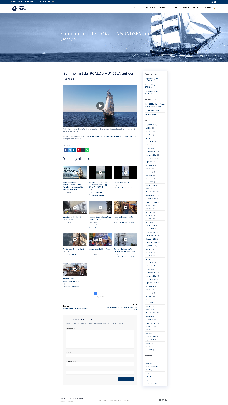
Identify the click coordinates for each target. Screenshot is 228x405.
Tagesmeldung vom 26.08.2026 (151, 92)
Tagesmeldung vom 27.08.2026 (151, 86)
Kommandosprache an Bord (124, 217)
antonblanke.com (96, 136)
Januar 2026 (150, 148)
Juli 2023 (148, 249)
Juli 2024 (148, 209)
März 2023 (149, 263)
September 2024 (151, 202)
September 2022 (151, 283)
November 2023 (151, 236)
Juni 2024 (149, 212)
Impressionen (149, 8)
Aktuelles (136, 8)
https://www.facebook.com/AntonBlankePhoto (118, 136)
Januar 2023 (150, 269)
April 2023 (149, 259)
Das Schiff (174, 8)
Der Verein (197, 8)
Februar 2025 (150, 185)
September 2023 (151, 242)
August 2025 (150, 165)
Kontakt (185, 8)
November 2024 (151, 195)
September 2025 (151, 162)
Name (68, 352)
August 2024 (150, 205)
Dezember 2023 (151, 232)
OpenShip (149, 370)
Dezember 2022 (151, 273)
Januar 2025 (150, 189)
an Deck (93, 192)
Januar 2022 (150, 310)
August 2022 (150, 286)
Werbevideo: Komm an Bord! (73, 249)
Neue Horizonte (150, 114)
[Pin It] (79, 150)
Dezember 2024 (151, 192)
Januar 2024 (150, 229)
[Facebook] (66, 150)
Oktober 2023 (150, 239)
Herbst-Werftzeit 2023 (122, 182)
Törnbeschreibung (152, 383)
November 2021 (151, 316)
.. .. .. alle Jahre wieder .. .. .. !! (153, 110)
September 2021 (151, 323)
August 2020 (150, 340)
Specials (148, 377)
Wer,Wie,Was (92, 227)
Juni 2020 (149, 347)
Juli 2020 (148, 343)
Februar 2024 (150, 226)
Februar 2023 (150, 266)
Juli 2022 (148, 289)
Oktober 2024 (150, 199)
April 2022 (149, 299)
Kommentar (70, 329)
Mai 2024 (149, 215)
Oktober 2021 (150, 320)
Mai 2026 (149, 135)
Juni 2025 (149, 172)
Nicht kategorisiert (152, 366)
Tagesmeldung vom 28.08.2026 (151, 80)
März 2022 (149, 303)
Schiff (147, 373)
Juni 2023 (149, 252)
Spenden (208, 8)
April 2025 (149, 178)
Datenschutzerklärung (115, 400)
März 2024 (149, 222)
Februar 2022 (150, 306)
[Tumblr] (83, 150)
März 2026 (149, 142)
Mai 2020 (149, 350)
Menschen (99, 192)
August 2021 (150, 326)
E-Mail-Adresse (71, 361)
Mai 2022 (149, 296)
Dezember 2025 (151, 152)
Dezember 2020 (151, 336)
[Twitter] (70, 150)
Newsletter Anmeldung (61, 2)
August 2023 (150, 246)
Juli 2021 (148, 330)
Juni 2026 (149, 131)
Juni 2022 (149, 293)
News (147, 360)
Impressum (102, 400)
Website (68, 370)
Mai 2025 (149, 175)
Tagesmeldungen (151, 380)
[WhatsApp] (87, 150)
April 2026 (149, 138)
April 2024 (149, 219)
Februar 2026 (150, 145)
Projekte (130, 188)
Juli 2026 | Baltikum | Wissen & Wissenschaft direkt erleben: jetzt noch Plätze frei (155, 105)
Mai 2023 (149, 256)
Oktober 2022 (150, 279)
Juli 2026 (148, 128)
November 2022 (151, 276)
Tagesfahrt (102, 195)
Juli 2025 (148, 168)
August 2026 (150, 125)
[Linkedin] (74, 150)
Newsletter (149, 363)
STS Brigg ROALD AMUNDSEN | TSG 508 (23, 2)
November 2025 (151, 155)
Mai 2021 (149, 333)
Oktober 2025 (150, 158)
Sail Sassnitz (94, 195)
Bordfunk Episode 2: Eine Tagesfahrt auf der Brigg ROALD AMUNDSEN (98, 184)
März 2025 (149, 182)
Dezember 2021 (151, 313)
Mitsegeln (163, 8)
